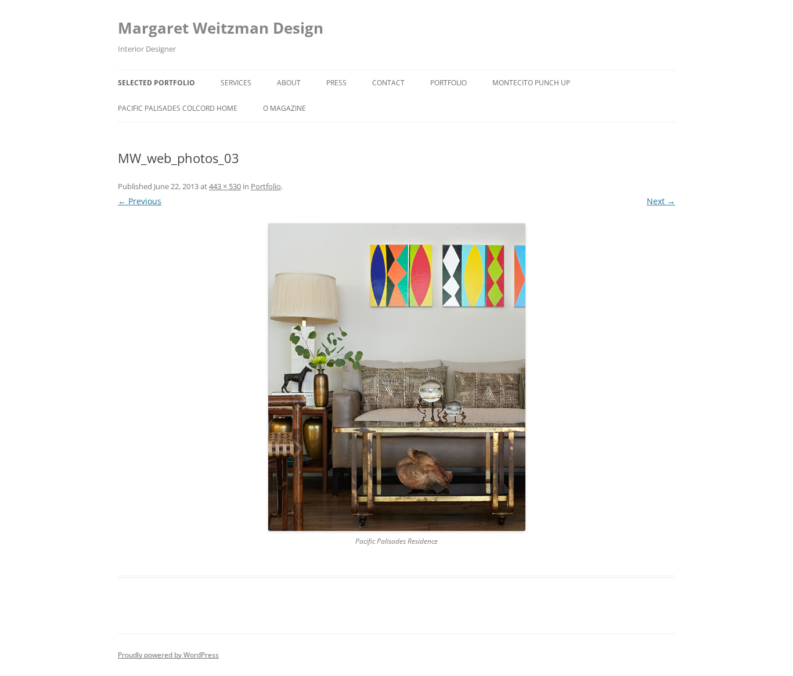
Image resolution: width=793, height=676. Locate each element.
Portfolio (448, 83)
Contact (388, 83)
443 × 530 (225, 186)
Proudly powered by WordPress (168, 655)
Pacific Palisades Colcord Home (177, 108)
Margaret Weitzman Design (220, 27)
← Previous (139, 201)
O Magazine (284, 108)
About (289, 83)
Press (336, 83)
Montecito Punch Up (531, 83)
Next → (661, 201)
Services (236, 83)
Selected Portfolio (156, 83)
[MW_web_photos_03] (396, 377)
